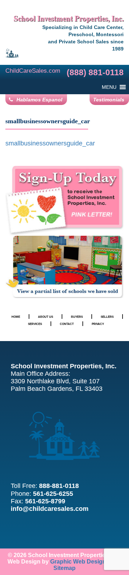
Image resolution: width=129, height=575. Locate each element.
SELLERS (107, 316)
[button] (109, 87)
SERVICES (35, 324)
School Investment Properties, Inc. (69, 18)
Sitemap (64, 568)
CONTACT (67, 324)
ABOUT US (45, 316)
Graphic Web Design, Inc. (84, 562)
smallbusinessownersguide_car (50, 143)
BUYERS (77, 316)
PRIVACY (98, 324)
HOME (15, 316)
